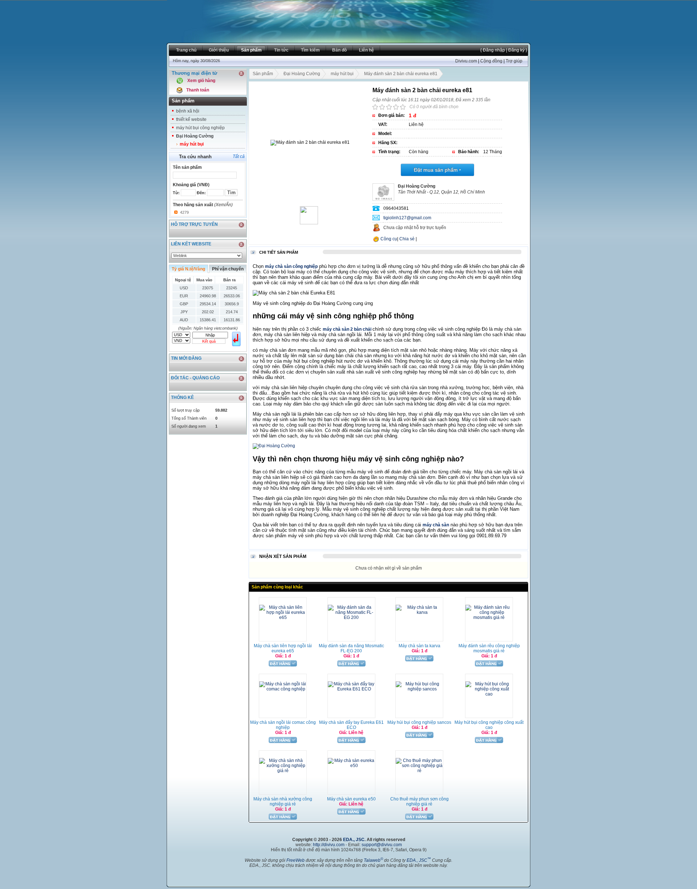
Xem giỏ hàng (201, 80)
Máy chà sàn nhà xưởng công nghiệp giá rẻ (282, 801)
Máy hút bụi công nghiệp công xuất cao (489, 725)
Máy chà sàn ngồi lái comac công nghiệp (283, 725)
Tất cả (239, 156)
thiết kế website (191, 119)
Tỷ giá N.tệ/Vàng (188, 269)
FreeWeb (295, 860)
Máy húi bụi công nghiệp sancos (419, 722)
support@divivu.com (382, 844)
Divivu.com (466, 61)
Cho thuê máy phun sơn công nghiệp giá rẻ (419, 801)
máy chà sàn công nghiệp (291, 266)
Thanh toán (197, 90)
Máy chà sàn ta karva (419, 645)
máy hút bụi (192, 144)
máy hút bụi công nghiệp (200, 127)
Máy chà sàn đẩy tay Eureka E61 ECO (351, 725)
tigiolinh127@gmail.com (407, 217)
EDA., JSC (353, 839)
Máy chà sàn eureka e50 (351, 799)
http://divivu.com (329, 844)
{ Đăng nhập (492, 50)
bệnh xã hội (187, 111)
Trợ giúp (514, 61)
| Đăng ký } (516, 50)
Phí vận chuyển (228, 269)
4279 (184, 212)
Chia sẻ (407, 238)
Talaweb (373, 860)
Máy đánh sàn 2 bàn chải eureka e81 (400, 73)
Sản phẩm (263, 73)
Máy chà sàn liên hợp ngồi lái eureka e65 (283, 648)
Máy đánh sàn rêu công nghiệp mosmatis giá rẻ (489, 648)
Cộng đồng (491, 61)
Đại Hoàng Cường (194, 136)
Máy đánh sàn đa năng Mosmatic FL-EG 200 (351, 648)
